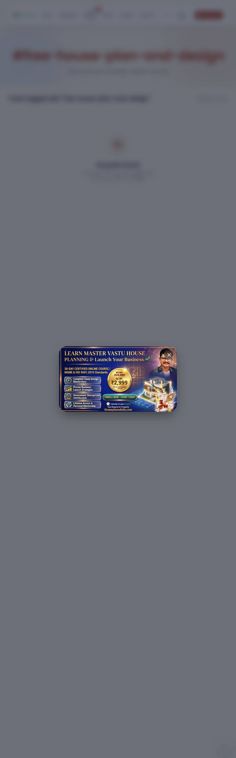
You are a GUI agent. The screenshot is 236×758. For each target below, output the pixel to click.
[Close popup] (168, 354)
